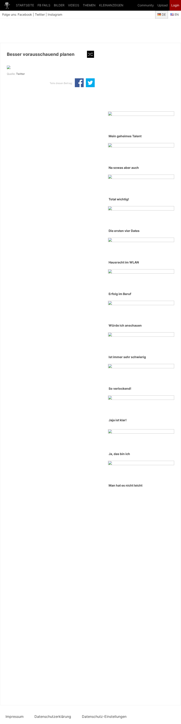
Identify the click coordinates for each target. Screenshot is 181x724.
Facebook (25, 14)
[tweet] (90, 83)
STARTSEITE (25, 5)
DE (163, 14)
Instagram (55, 14)
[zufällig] (90, 54)
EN (176, 14)
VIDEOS (73, 5)
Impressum (15, 716)
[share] (79, 83)
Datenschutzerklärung (52, 716)
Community (146, 5)
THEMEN (89, 5)
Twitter (40, 14)
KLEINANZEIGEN (111, 5)
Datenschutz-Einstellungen (104, 716)
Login (175, 5)
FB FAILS (44, 5)
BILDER (59, 5)
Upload (162, 5)
